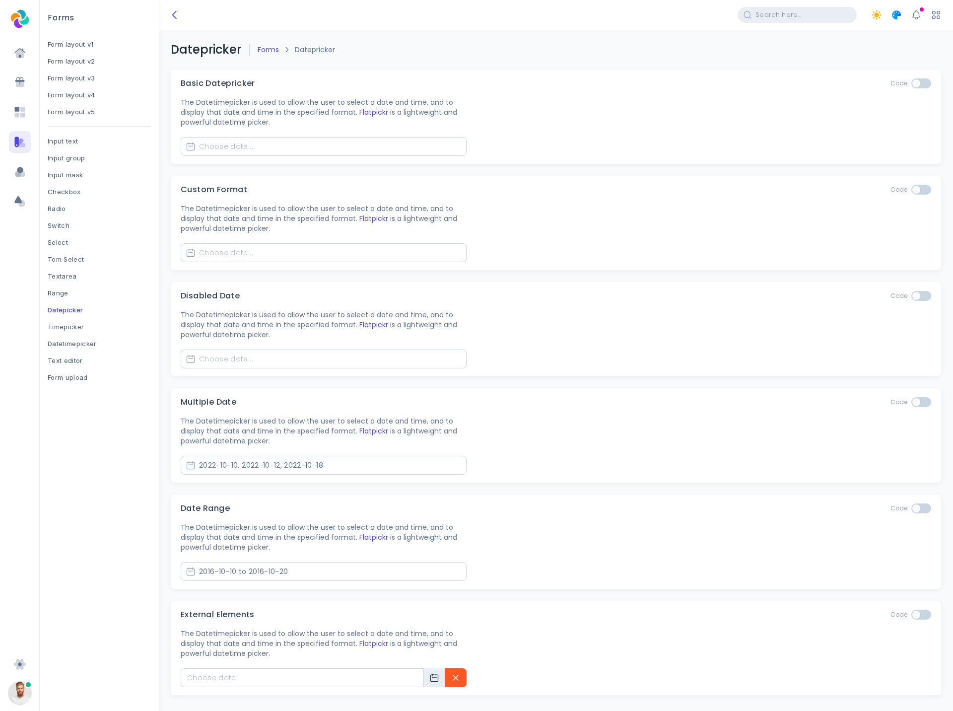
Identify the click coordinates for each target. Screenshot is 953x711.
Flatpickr (373, 112)
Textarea (62, 276)
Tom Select (66, 259)
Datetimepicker (72, 344)
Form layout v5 (71, 112)
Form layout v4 (71, 95)
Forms (268, 50)
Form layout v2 (71, 61)
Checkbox (64, 192)
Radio (57, 209)
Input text (63, 141)
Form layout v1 (71, 44)
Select (58, 242)
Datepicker (65, 310)
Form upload (68, 377)
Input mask (65, 175)
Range (58, 293)
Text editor (65, 360)
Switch (58, 225)
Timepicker (66, 327)
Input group (66, 158)
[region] (99, 373)
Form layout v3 (71, 78)
